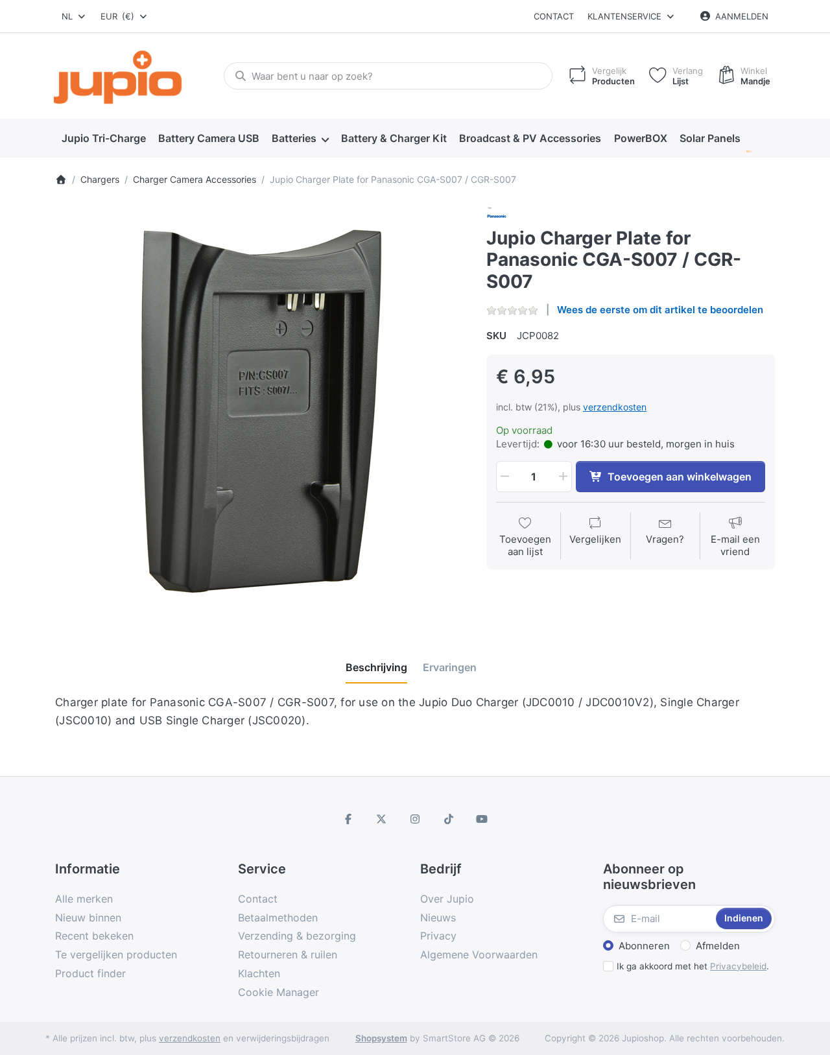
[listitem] (261, 411)
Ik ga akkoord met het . (693, 966)
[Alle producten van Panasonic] (496, 215)
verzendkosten (614, 406)
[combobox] (74, 16)
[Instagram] (415, 819)
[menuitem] (103, 139)
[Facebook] (348, 819)
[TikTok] (448, 819)
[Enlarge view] (261, 411)
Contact (554, 16)
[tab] (376, 667)
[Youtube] (482, 819)
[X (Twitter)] (382, 819)
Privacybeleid (738, 966)
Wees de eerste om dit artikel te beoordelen (660, 309)
